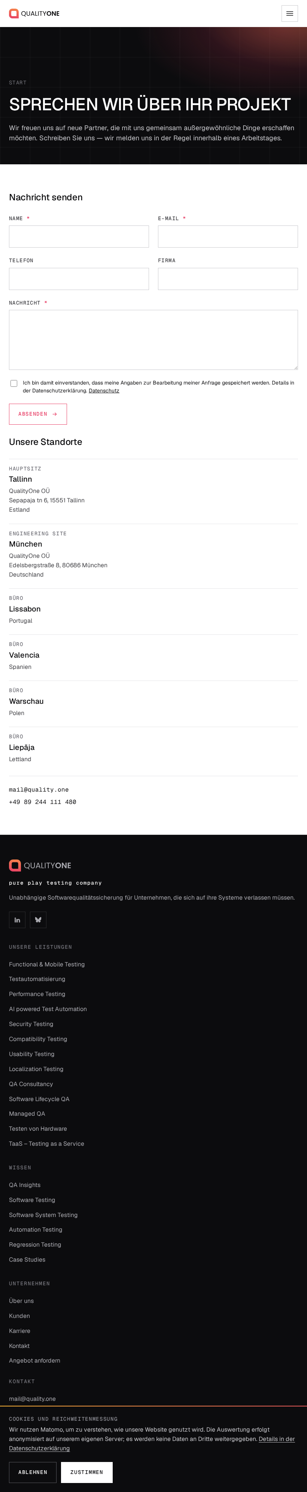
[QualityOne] (34, 13)
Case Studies (27, 1260)
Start (18, 82)
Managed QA (27, 1114)
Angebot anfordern (34, 1360)
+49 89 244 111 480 (42, 802)
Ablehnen (32, 1472)
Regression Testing (35, 1245)
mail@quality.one (39, 789)
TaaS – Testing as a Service (46, 1144)
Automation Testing (36, 1230)
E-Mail (172, 218)
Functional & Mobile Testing (47, 964)
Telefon (21, 260)
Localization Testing (36, 1069)
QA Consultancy (31, 1084)
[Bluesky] (38, 920)
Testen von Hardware (38, 1129)
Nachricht (28, 302)
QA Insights (24, 1185)
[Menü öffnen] (290, 13)
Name (19, 218)
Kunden (19, 1316)
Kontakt (19, 1346)
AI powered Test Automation (48, 1009)
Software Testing (32, 1200)
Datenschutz (104, 390)
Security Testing (31, 1024)
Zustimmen (86, 1472)
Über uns (21, 1301)
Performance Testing (37, 994)
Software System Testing (43, 1215)
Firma (167, 260)
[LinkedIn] (17, 920)
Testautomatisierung (37, 979)
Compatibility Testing (38, 1039)
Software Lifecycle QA (39, 1099)
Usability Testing (32, 1054)
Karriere (19, 1331)
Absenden (32, 413)
